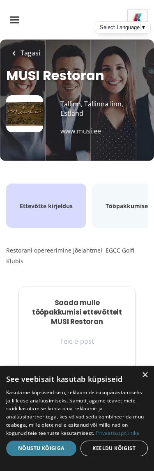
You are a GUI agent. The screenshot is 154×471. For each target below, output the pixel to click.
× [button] (145, 375)
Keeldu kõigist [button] (114, 448)
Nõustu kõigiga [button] (41, 448)
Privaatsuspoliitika (118, 433)
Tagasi (29, 52)
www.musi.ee (80, 131)
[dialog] (77, 418)
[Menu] (14, 19)
